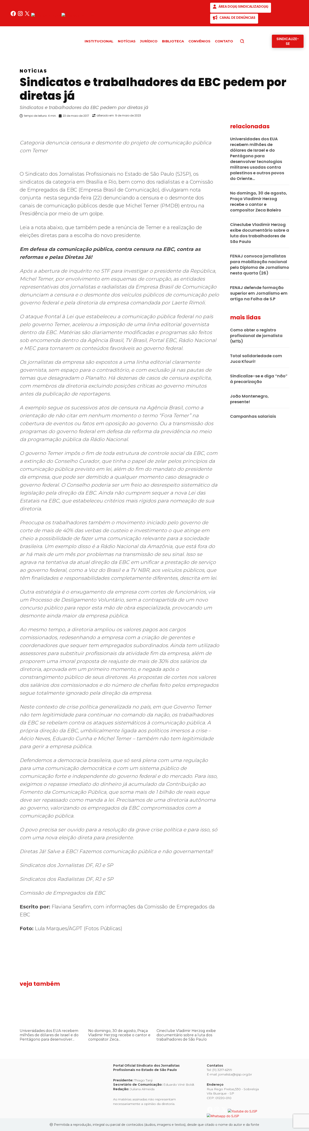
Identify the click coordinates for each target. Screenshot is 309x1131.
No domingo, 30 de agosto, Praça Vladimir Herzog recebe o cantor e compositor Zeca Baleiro (258, 201)
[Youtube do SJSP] (46, 15)
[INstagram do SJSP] (20, 15)
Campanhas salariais (253, 416)
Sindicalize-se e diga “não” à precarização (259, 378)
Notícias (33, 71)
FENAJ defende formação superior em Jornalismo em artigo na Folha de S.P (259, 293)
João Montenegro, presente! (249, 399)
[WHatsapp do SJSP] (78, 15)
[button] (250, 41)
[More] (223, 127)
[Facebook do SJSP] (13, 15)
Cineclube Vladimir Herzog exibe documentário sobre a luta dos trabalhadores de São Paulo (186, 1035)
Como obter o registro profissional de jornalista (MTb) (256, 335)
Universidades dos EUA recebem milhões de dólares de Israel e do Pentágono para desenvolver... (49, 1035)
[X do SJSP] (27, 15)
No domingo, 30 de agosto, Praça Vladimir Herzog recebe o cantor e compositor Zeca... (119, 1035)
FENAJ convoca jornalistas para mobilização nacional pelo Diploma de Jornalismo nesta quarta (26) (259, 264)
